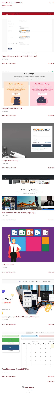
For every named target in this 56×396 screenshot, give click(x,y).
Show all (50, 14)
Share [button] (3, 63)
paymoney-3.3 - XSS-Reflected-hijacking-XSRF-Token (20, 317)
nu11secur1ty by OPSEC (12, 2)
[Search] (50, 2)
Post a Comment (11, 63)
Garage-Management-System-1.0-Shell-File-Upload (19, 56)
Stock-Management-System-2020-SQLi (15, 369)
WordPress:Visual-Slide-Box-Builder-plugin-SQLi (18, 212)
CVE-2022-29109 (8, 265)
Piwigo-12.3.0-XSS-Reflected (12, 108)
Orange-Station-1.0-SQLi (10, 160)
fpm (31, 389)
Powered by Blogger (29, 387)
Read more (51, 63)
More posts (51, 381)
